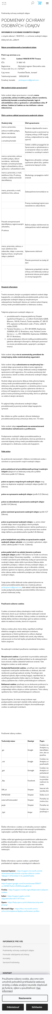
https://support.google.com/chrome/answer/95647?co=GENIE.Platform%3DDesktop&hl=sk (21, 884)
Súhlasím (37, 1007)
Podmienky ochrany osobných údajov (18, 950)
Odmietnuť (13, 1007)
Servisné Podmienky (11, 962)
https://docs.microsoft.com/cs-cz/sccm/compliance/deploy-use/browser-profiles (20, 909)
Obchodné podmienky (12, 946)
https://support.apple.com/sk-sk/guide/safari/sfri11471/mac (15, 897)
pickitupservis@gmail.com (29, 80)
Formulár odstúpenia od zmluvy (16, 954)
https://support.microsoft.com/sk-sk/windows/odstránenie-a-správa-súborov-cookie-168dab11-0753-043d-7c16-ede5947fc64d (22, 873)
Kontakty (6, 958)
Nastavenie (25, 998)
